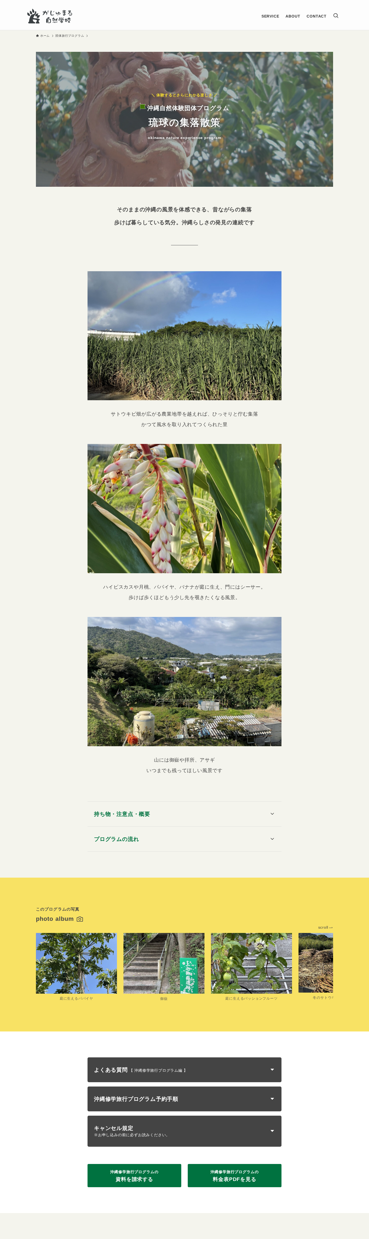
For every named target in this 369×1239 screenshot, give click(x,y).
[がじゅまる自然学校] (49, 16)
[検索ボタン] (336, 16)
